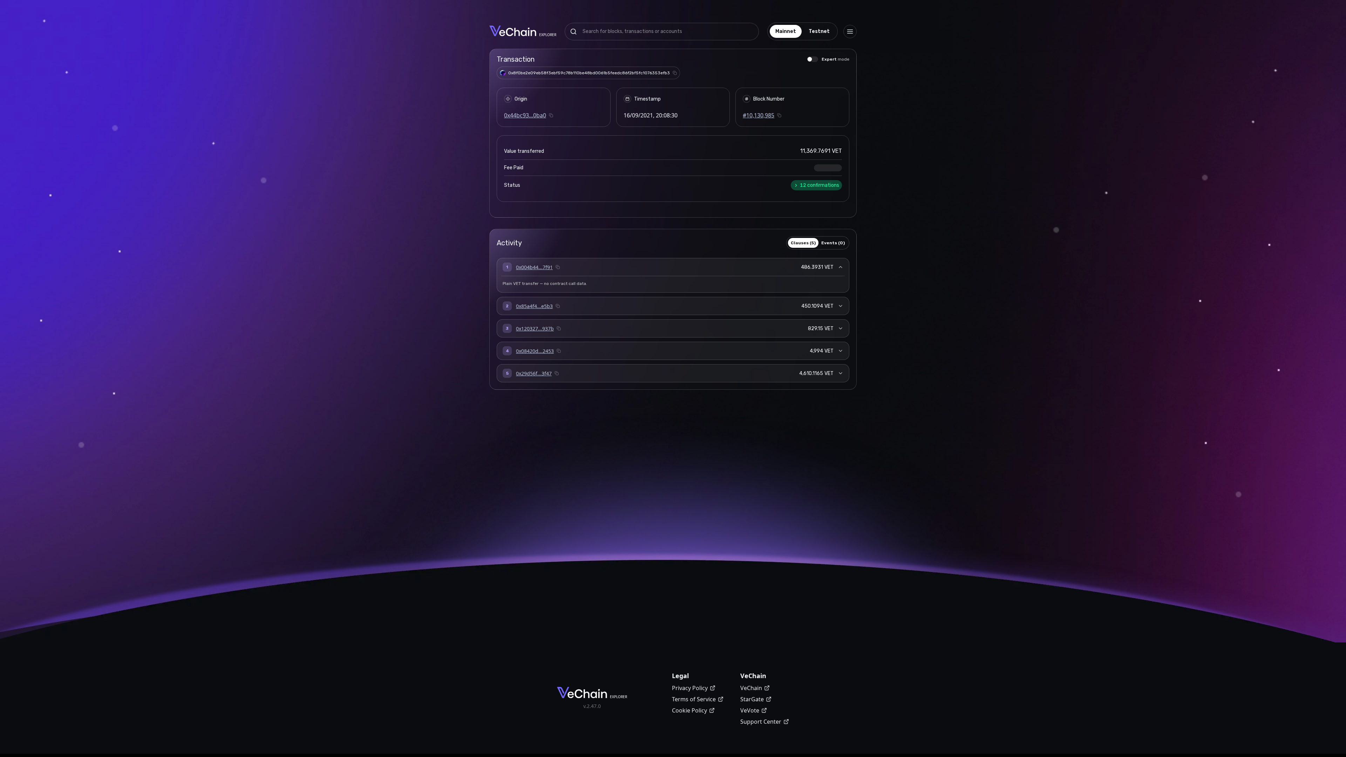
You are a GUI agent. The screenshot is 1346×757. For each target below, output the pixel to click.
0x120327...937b (535, 328)
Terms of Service (694, 699)
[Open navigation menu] (850, 31)
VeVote (749, 710)
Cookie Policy (689, 710)
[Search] (573, 31)
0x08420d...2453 (535, 351)
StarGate (752, 699)
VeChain (751, 688)
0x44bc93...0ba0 (525, 115)
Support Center (760, 721)
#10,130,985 (758, 115)
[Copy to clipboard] (675, 73)
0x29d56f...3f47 (534, 373)
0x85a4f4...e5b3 (534, 306)
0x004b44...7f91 (534, 267)
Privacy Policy (690, 688)
